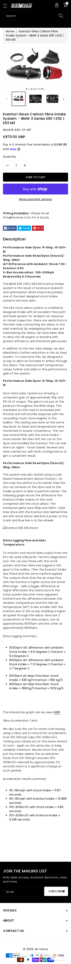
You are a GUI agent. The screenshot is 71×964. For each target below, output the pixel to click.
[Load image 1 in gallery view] (18, 99)
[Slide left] (7, 99)
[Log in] (56, 5)
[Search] (61, 15)
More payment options (35, 199)
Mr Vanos (41, 949)
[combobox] (35, 15)
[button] (7, 5)
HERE (57, 712)
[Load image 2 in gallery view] (35, 99)
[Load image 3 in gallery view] (52, 99)
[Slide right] (63, 99)
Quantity (9, 157)
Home (10, 31)
